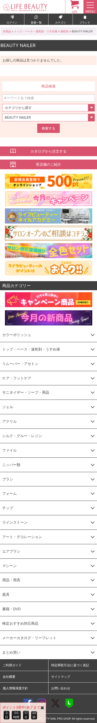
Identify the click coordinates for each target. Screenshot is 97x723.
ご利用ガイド (12, 665)
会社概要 (9, 676)
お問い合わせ (60, 688)
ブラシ (7, 479)
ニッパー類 (11, 464)
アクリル (9, 421)
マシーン (9, 565)
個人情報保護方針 (15, 688)
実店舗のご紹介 (48, 164)
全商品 (7, 31)
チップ (7, 508)
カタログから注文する (48, 151)
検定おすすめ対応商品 (20, 623)
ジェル (7, 407)
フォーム (9, 493)
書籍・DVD (11, 609)
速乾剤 (64, 31)
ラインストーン (15, 522)
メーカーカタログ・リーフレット (29, 638)
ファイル (9, 450)
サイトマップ (60, 676)
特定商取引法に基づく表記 (70, 665)
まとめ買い (11, 652)
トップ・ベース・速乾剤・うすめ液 (35, 31)
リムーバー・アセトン (20, 363)
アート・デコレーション (22, 537)
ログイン (12, 22)
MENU (90, 11)
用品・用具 (11, 580)
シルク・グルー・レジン (22, 435)
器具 (5, 594)
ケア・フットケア (16, 378)
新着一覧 (36, 22)
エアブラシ (11, 551)
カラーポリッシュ (16, 334)
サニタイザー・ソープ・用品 (25, 392)
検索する (48, 128)
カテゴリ (60, 22)
